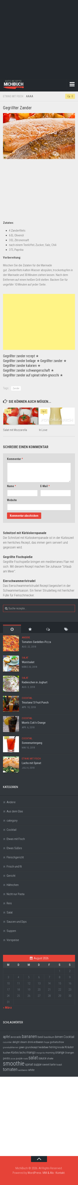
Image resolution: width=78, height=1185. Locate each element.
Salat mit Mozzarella (15, 430)
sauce (42, 1058)
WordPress (34, 1173)
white (31, 1070)
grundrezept (31, 1047)
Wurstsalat (28, 662)
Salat (25, 657)
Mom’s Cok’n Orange (34, 722)
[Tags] (66, 629)
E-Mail (45, 486)
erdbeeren (38, 1042)
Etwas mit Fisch (13, 96)
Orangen (69, 1052)
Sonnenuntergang (32, 743)
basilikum (49, 1037)
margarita (40, 1053)
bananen (29, 1036)
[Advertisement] (39, 39)
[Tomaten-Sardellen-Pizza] (11, 643)
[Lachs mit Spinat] (11, 764)
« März (7, 1007)
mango (31, 1052)
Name (11, 486)
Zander (16, 388)
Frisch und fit (14, 866)
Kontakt (60, 1173)
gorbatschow (57, 1042)
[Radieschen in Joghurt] (11, 684)
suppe (38, 1064)
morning (50, 1052)
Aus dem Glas (15, 811)
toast (59, 1064)
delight (16, 1042)
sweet (46, 1064)
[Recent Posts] (12, 629)
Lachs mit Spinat (31, 763)
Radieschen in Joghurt (34, 682)
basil (40, 1037)
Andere (26, 637)
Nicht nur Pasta (15, 894)
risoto (25, 1058)
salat (33, 1058)
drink (30, 1042)
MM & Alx (48, 1173)
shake (50, 1058)
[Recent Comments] (48, 629)
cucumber (7, 1042)
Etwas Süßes (14, 848)
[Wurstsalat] (11, 664)
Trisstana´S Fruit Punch (35, 702)
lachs (22, 1052)
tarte (53, 1064)
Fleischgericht (15, 857)
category (12, 820)
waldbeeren (23, 1070)
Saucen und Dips (17, 921)
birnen (59, 1037)
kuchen (7, 1052)
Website (12, 500)
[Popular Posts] (30, 629)
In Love (43, 430)
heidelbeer (43, 1047)
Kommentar (15, 459)
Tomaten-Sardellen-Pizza (36, 642)
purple (19, 1058)
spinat (29, 1064)
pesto (6, 1058)
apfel (6, 1037)
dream (23, 1042)
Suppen (11, 931)
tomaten (10, 1069)
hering (53, 1047)
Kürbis (15, 1052)
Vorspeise (13, 940)
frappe (46, 1042)
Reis (9, 903)
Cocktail (27, 697)
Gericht (11, 876)
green (22, 1047)
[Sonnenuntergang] (11, 744)
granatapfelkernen (10, 1047)
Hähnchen (13, 885)
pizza (13, 1058)
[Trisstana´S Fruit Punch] (11, 704)
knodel (60, 1047)
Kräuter (69, 1047)
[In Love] (57, 416)
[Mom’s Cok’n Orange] (11, 724)
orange (59, 1052)
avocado (16, 1037)
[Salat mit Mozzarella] (21, 416)
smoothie (13, 1063)
